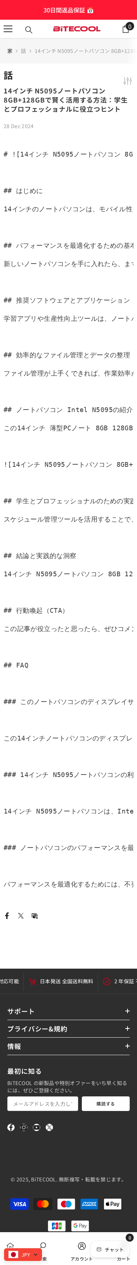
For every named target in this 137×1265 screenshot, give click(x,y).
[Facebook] (7, 915)
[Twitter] (21, 915)
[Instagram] (23, 1127)
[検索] (28, 30)
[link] (42, 1249)
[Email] (34, 915)
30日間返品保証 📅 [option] (68, 9)
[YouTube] (36, 1127)
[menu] (8, 28)
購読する (105, 1103)
